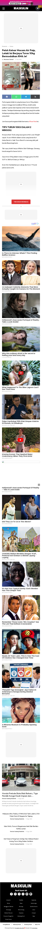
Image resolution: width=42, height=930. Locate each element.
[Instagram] (15, 894)
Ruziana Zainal (8, 59)
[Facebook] (11, 894)
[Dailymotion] (30, 894)
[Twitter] (19, 894)
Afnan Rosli (33, 121)
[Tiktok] (23, 894)
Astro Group (34, 928)
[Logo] (21, 8)
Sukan (11, 46)
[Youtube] (26, 894)
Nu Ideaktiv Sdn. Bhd (19, 928)
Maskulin (4, 46)
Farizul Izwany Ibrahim (9, 798)
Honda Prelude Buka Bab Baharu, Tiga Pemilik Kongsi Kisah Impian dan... (20, 794)
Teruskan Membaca (21, 202)
